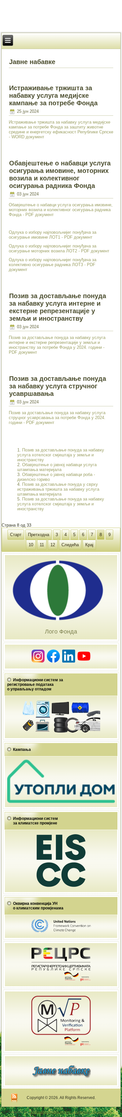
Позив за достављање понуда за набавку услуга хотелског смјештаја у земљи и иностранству (60, 455)
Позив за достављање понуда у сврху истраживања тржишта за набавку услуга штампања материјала (58, 489)
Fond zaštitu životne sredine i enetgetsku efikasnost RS (70, 1112)
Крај (89, 544)
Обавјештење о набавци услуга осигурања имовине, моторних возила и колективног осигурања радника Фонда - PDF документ (61, 209)
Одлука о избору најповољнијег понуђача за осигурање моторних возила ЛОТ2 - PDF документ (59, 248)
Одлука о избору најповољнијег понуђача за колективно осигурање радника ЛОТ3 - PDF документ (52, 264)
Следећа (70, 544)
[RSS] (14, 1098)
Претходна (38, 534)
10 (31, 544)
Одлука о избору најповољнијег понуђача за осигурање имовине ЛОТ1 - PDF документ (52, 235)
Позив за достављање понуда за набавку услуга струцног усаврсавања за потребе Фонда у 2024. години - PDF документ (57, 417)
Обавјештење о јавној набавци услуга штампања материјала (57, 467)
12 (52, 544)
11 (42, 544)
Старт (15, 534)
